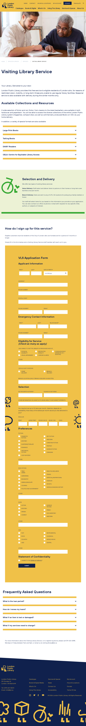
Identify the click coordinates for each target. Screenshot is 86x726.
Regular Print (21, 418)
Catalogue (19, 8)
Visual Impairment (27, 355)
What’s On (42, 8)
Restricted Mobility (42, 352)
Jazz (22, 542)
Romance (24, 447)
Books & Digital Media (36, 683)
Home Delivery (24, 372)
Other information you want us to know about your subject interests (42, 400)
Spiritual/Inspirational (54, 477)
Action (23, 505)
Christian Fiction (52, 442)
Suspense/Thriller (27, 444)
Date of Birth (48, 269)
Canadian (50, 452)
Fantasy (49, 446)
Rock (22, 536)
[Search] (83, 3)
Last (32, 269)
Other (20, 459)
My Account (71, 679)
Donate (69, 686)
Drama (23, 511)
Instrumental (51, 533)
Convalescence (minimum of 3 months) (60, 353)
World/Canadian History (55, 487)
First (20, 269)
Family (49, 510)
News (50, 683)
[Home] (8, 669)
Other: (20, 359)
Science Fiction (52, 449)
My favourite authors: (25, 391)
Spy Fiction (50, 436)
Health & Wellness (53, 471)
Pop (22, 533)
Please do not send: (50, 391)
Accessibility (52, 690)
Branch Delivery (49, 372)
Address (21, 281)
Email (45, 308)
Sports (49, 484)
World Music (51, 539)
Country (24, 539)
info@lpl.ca (9, 690)
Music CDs (52, 420)
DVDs (60, 420)
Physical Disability (24, 352)
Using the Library (53, 8)
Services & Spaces (68, 8)
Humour (49, 481)
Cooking (24, 485)
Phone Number (23, 308)
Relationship (54, 323)
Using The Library (35, 690)
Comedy (23, 515)
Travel (49, 474)
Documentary (51, 513)
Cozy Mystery (25, 455)
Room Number (23, 289)
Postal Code (22, 298)
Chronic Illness (43, 355)
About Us (80, 8)
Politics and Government (29, 488)
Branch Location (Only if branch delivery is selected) (36, 378)
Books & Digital (30, 8)
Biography (24, 479)
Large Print (32, 420)
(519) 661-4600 (9, 688)
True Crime (23, 471)
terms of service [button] (36, 560)
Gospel (49, 542)
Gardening (24, 476)
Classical (50, 536)
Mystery (24, 441)
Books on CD (43, 420)
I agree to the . (31, 560)
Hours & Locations (73, 683)
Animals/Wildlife (26, 482)
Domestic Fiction (24, 437)
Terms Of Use (71, 690)
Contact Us (52, 686)
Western (50, 439)
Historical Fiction (24, 451)
